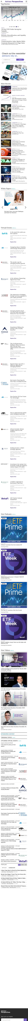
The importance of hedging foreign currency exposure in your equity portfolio (18, 296)
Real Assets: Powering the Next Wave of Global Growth (18, 380)
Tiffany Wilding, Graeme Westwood (8, 38)
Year (26, 864)
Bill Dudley (4, 871)
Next (25, 207)
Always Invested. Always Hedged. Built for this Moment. (17, 430)
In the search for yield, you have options (17, 232)
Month (22, 864)
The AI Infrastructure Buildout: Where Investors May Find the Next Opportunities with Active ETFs (17, 346)
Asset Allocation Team (6, 30)
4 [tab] (14, 26)
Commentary (12, 867)
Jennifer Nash (4, 671)
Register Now (13, 242)
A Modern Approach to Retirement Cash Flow (16, 482)
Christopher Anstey (5, 887)
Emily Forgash (15, 181)
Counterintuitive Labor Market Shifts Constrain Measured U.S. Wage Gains (13, 36)
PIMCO (17, 38)
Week (19, 864)
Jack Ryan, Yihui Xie (16, 145)
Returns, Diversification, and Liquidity (13, 29)
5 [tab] (16, 26)
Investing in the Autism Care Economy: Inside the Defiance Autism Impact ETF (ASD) (18, 465)
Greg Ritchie (4, 879)
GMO (12, 30)
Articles (4, 867)
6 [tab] (18, 26)
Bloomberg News (24, 145)
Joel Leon (14, 172)
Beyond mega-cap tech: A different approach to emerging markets (17, 365)
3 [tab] (13, 26)
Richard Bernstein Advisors (14, 42)
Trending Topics (6, 737)
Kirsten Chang (15, 102)
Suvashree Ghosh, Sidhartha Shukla (19, 154)
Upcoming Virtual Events (9, 740)
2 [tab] (11, 26)
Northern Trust (15, 134)
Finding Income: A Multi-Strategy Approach (17, 448)
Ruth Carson (4, 875)
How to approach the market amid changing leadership (18, 413)
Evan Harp (4, 690)
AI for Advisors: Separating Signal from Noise (17, 279)
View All (13, 188)
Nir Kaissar (4, 883)
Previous (2, 207)
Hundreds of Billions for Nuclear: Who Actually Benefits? (17, 328)
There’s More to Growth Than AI (11, 41)
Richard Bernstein (5, 42)
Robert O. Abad (15, 126)
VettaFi (21, 119)
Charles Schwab (19, 90)
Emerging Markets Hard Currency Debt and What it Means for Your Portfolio (17, 312)
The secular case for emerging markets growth (17, 262)
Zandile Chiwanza (16, 119)
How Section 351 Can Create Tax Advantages (18, 397)
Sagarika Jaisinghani (16, 163)
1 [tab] (9, 26)
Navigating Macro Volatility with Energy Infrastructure (18, 247)
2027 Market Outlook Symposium (16, 498)
